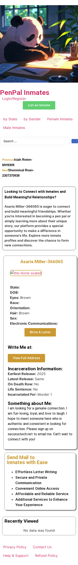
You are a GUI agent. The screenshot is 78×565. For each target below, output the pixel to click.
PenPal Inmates (24, 92)
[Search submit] (75, 141)
